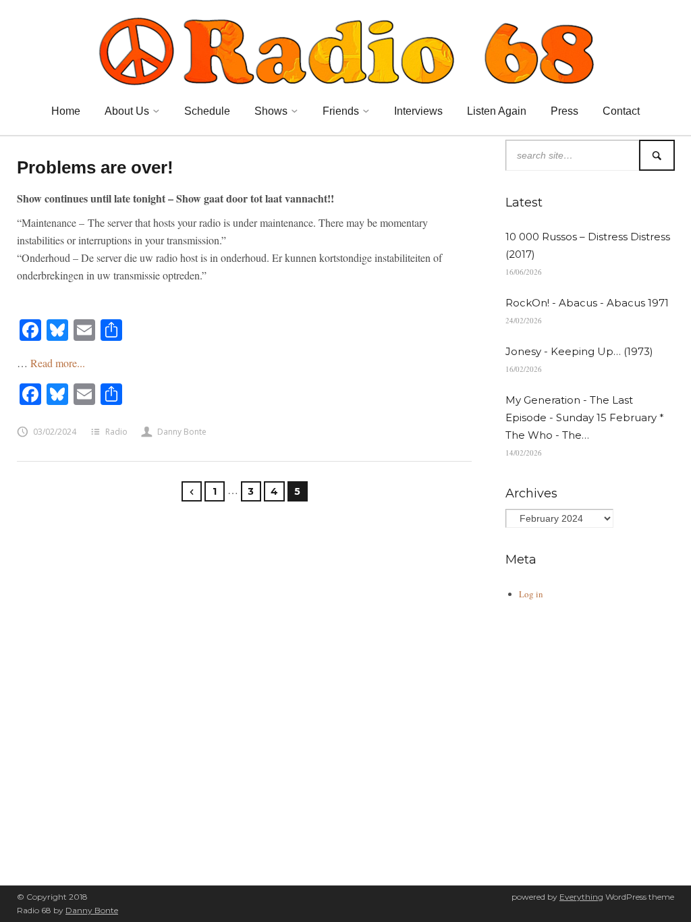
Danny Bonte (181, 431)
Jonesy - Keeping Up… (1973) (579, 351)
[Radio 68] (345, 49)
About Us (127, 111)
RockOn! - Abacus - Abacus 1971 (587, 302)
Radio (116, 431)
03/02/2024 (54, 431)
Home (65, 111)
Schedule (207, 111)
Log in (531, 594)
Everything (581, 897)
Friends (341, 111)
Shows (270, 111)
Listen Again (496, 111)
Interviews (418, 111)
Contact (621, 111)
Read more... (57, 363)
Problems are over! (95, 167)
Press (564, 111)
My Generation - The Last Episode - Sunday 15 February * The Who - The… (584, 417)
